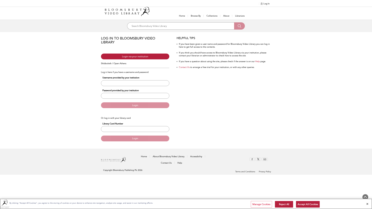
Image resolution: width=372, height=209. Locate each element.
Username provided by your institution (120, 77)
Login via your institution (135, 56)
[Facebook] (252, 159)
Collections (211, 16)
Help (257, 61)
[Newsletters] (265, 159)
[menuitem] (252, 159)
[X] (258, 159)
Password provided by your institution (120, 90)
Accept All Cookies (308, 204)
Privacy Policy (265, 171)
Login (135, 105)
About (226, 16)
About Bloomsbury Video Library (168, 156)
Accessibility (196, 156)
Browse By (196, 16)
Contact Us (184, 67)
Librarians (240, 16)
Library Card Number (112, 123)
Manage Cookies (261, 204)
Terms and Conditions (245, 171)
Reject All (284, 204)
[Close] (367, 204)
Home (182, 16)
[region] (186, 204)
